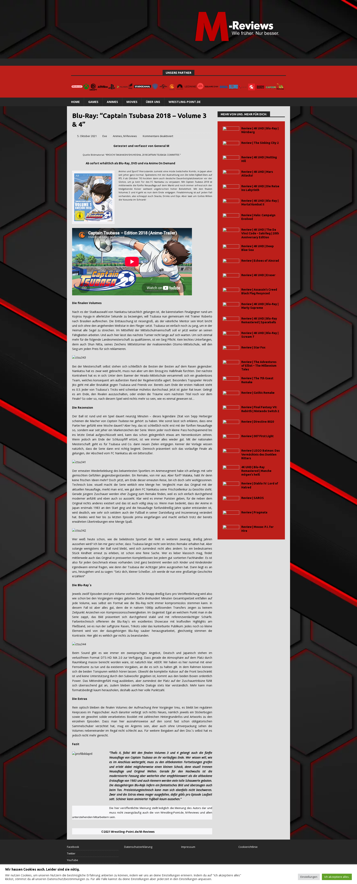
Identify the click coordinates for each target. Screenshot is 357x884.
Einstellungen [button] (308, 877)
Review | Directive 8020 (257, 421)
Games (93, 102)
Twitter (71, 853)
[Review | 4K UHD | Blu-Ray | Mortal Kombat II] (231, 203)
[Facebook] (270, 62)
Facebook (73, 847)
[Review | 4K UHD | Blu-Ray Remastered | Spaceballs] (231, 321)
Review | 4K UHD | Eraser (258, 275)
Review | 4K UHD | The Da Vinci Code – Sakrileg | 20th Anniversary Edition (260, 233)
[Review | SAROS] (231, 500)
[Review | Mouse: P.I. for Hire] (231, 529)
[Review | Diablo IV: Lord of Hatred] (231, 486)
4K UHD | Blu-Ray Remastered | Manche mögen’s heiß (256, 470)
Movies (131, 102)
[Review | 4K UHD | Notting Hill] (231, 160)
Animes (112, 102)
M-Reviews (130, 136)
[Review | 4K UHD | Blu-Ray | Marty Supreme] (231, 306)
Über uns (153, 102)
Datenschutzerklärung (138, 847)
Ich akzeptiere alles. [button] (336, 877)
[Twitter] (278, 62)
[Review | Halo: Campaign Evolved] (231, 218)
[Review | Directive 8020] (231, 424)
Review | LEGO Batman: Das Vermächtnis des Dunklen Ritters (260, 454)
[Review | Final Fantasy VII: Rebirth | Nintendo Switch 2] (231, 410)
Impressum (188, 847)
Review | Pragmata (254, 512)
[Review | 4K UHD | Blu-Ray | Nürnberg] (231, 131)
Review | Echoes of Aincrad (260, 260)
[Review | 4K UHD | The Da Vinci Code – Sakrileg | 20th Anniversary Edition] (231, 232)
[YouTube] (286, 62)
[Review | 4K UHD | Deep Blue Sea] (231, 249)
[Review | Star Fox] (231, 350)
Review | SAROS (252, 498)
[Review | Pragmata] (231, 515)
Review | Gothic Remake (258, 392)
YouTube (72, 860)
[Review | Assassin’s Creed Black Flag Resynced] (231, 292)
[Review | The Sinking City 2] (231, 145)
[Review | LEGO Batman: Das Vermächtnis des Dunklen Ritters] (231, 453)
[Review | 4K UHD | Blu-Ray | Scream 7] (231, 335)
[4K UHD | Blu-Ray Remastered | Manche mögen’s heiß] (231, 470)
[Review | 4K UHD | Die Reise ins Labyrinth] (231, 189)
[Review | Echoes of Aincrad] (231, 263)
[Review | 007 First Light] (231, 439)
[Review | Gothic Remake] (231, 395)
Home (75, 102)
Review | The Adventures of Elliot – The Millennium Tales (258, 365)
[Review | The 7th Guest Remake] (231, 381)
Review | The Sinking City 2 (260, 142)
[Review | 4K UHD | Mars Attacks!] (231, 174)
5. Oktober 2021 (87, 136)
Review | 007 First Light (257, 436)
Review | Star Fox (253, 347)
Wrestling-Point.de (185, 102)
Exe (104, 136)
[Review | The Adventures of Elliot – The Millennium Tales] (231, 364)
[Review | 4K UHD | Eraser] (231, 278)
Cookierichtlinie (248, 847)
